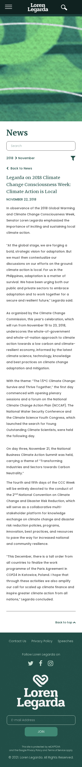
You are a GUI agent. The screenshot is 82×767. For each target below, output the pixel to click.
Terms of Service (56, 750)
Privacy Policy (41, 641)
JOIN (41, 731)
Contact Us (17, 641)
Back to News (21, 168)
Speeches (65, 641)
